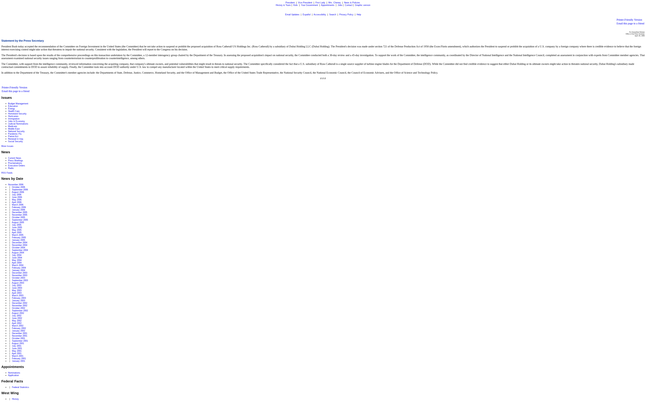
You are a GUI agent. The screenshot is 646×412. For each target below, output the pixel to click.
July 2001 (16, 346)
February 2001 (19, 358)
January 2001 (18, 361)
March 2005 (17, 235)
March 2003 (17, 295)
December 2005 (19, 212)
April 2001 (17, 353)
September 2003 (20, 280)
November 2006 (15, 184)
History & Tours (283, 5)
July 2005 (16, 225)
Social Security (15, 141)
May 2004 (17, 260)
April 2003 (17, 293)
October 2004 (18, 247)
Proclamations (15, 163)
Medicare (12, 126)
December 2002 (19, 303)
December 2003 (19, 273)
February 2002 (19, 328)
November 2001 (19, 336)
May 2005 (17, 230)
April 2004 (17, 262)
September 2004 (20, 250)
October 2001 (18, 338)
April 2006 (17, 202)
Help (359, 14)
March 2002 (17, 325)
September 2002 (20, 310)
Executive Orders (16, 165)
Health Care (14, 111)
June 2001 (17, 348)
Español (307, 14)
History (15, 399)
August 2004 (18, 252)
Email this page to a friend (630, 23)
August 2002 (18, 313)
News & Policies (352, 2)
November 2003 (19, 275)
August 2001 (18, 343)
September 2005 (20, 220)
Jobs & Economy (16, 121)
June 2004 (17, 257)
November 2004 (19, 245)
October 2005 (18, 217)
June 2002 (17, 318)
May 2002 (17, 320)
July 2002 (16, 315)
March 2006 (17, 204)
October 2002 (18, 308)
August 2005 (18, 222)
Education (13, 106)
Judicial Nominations (18, 123)
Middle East (14, 129)
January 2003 (18, 300)
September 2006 (20, 189)
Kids (295, 5)
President (290, 2)
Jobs (340, 5)
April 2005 (17, 232)
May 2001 (17, 351)
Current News (14, 158)
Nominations (14, 373)
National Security (16, 131)
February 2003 (19, 298)
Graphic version (362, 5)
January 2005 (18, 240)
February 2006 (19, 207)
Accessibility (320, 14)
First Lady (320, 2)
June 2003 (17, 288)
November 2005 (19, 215)
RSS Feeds (7, 173)
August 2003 (18, 283)
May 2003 (17, 290)
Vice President (305, 2)
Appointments (327, 5)
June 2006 (17, 197)
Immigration (14, 118)
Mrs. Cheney (334, 2)
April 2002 (17, 323)
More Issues (7, 146)
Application (13, 375)
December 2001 (19, 333)
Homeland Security (17, 113)
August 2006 (18, 192)
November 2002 (19, 305)
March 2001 (17, 356)
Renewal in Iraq (15, 139)
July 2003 (16, 285)
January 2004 (18, 270)
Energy (11, 108)
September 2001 (20, 341)
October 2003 (18, 278)
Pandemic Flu (15, 134)
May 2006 (17, 199)
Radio (11, 168)
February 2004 (19, 267)
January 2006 (18, 210)
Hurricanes (13, 116)
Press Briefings (15, 160)
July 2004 (16, 255)
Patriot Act (13, 136)
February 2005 (19, 237)
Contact (348, 5)
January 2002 (18, 330)
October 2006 (18, 187)
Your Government (309, 5)
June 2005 (17, 227)
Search (332, 14)
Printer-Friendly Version (629, 19)
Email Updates (292, 14)
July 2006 (16, 194)
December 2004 (19, 242)
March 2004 (17, 265)
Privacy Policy (346, 14)
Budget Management (18, 103)
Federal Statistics (20, 387)
